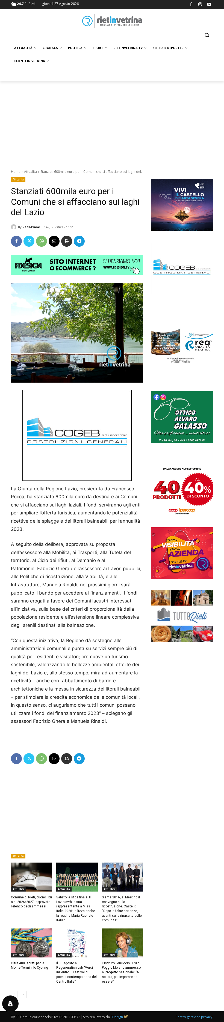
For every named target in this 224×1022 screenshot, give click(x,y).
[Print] (66, 241)
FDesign (117, 1017)
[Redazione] (14, 227)
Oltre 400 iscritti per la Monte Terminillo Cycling (29, 965)
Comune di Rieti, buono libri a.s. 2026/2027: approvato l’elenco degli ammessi (31, 902)
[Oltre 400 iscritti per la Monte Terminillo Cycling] (31, 942)
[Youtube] (209, 5)
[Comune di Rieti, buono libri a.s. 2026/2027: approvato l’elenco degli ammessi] (31, 877)
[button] (206, 35)
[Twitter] (28, 241)
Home (15, 171)
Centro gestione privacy (193, 1017)
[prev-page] (14, 994)
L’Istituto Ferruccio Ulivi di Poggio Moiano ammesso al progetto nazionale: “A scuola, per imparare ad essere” (121, 972)
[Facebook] (191, 5)
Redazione (31, 227)
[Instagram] (200, 5)
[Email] (54, 241)
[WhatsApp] (41, 241)
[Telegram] (79, 241)
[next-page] (23, 994)
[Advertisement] (112, 122)
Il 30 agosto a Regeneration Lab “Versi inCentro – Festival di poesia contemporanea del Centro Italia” (76, 972)
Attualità (30, 171)
